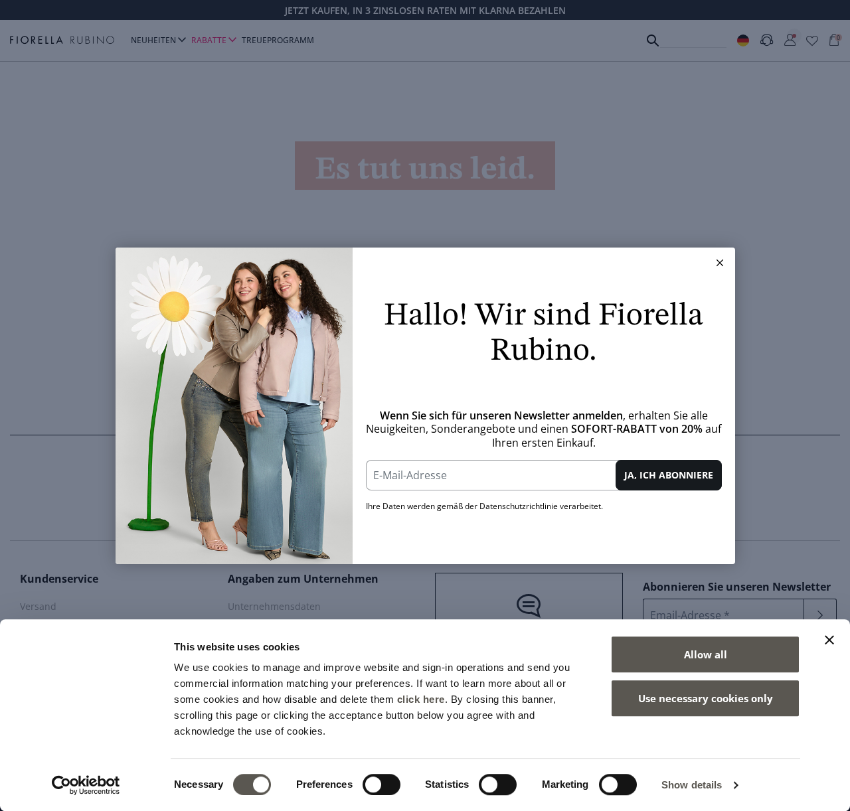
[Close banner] (829, 639)
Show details (691, 784)
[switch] (381, 784)
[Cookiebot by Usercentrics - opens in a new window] (86, 785)
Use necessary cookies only (705, 698)
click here (421, 699)
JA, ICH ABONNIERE (668, 475)
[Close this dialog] (720, 263)
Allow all (705, 654)
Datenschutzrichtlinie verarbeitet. (541, 506)
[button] (720, 263)
